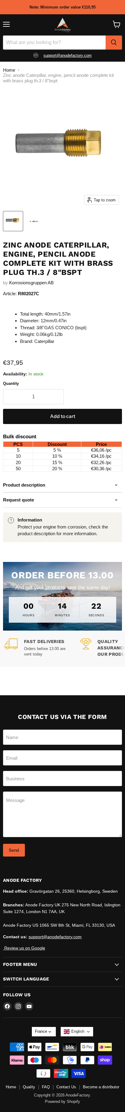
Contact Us (66, 1087)
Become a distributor (101, 1087)
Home (9, 70)
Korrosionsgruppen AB (31, 282)
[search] (114, 43)
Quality (29, 1087)
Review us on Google (24, 948)
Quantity (11, 383)
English (77, 1031)
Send (14, 850)
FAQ (46, 1087)
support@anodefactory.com (67, 55)
